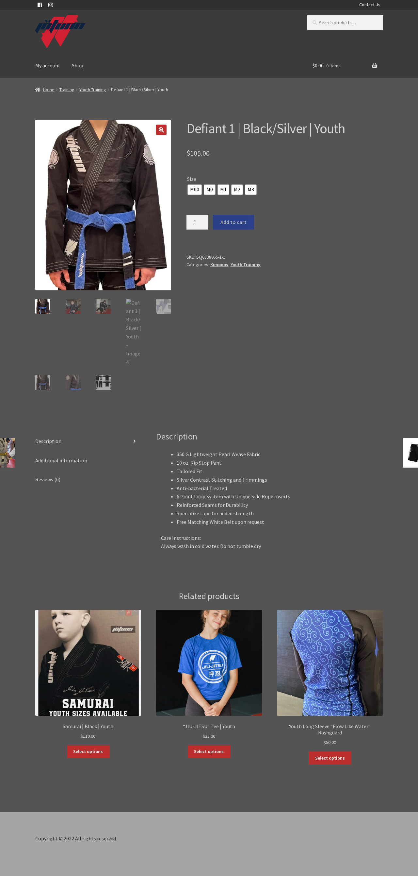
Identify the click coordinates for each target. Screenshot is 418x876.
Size (191, 179)
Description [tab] (48, 441)
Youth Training (92, 90)
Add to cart (233, 222)
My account (47, 65)
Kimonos (219, 264)
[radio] (194, 190)
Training (66, 90)
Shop (77, 65)
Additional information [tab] (61, 460)
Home (49, 90)
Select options (88, 751)
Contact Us (369, 5)
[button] (161, 130)
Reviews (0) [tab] (47, 479)
